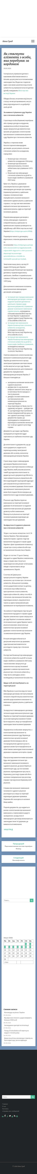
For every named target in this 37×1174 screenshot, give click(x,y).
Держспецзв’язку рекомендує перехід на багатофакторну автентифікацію (18, 1039)
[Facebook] (5, 1116)
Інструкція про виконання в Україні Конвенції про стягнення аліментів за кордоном (20, 325)
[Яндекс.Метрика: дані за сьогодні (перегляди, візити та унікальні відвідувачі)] (30, 1171)
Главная (5, 1104)
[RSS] (14, 1116)
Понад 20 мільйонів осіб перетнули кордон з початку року (16, 1032)
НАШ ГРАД (8, 829)
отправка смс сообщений (10, 1111)
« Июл (6, 962)
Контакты (5, 1109)
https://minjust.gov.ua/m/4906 (20, 231)
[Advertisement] (18, 18)
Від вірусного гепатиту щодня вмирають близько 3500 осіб (18, 1019)
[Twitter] (10, 1116)
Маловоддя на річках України (14, 1012)
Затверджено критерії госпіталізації (16, 1025)
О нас (4, 1106)
